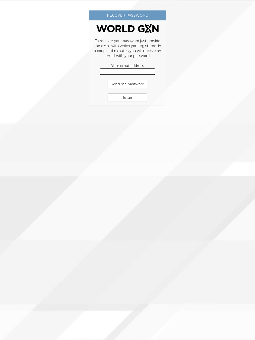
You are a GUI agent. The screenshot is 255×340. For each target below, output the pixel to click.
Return (127, 97)
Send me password (127, 84)
